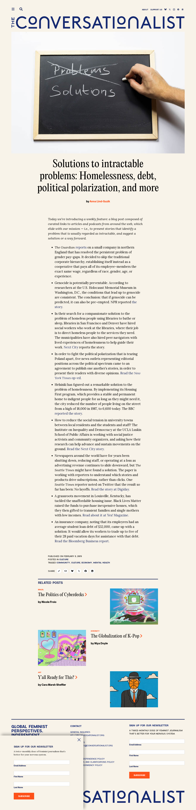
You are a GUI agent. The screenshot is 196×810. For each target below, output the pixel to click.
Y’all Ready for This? (56, 677)
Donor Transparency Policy (86, 765)
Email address (135, 745)
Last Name (133, 766)
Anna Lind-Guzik (100, 201)
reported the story (68, 413)
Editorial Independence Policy (87, 758)
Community (63, 562)
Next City (71, 347)
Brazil (41, 590)
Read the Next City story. (86, 449)
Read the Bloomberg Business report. (82, 541)
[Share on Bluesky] (72, 571)
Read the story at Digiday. (110, 489)
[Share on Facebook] (85, 571)
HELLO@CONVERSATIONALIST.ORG (87, 735)
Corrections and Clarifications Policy (92, 762)
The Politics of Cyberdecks (61, 594)
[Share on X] (78, 571)
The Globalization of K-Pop (115, 636)
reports (81, 247)
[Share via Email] (65, 571)
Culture (63, 559)
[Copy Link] (58, 571)
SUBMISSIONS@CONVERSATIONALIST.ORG (91, 745)
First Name (134, 755)
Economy (86, 562)
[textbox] (98, 366)
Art (39, 672)
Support (156, 9)
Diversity (95, 631)
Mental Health (101, 562)
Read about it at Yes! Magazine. (106, 515)
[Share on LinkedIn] (92, 571)
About (145, 9)
